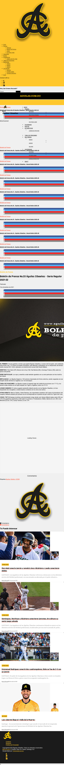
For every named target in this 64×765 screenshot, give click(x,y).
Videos (8, 64)
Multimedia (6, 62)
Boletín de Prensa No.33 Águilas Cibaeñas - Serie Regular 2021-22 (19, 110)
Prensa (5, 46)
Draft (4, 75)
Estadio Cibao (10, 71)
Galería (8, 67)
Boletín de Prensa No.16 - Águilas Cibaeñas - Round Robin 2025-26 (19, 206)
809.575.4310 (6, 749)
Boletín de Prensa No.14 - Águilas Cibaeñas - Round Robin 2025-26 (19, 233)
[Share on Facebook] (33, 167)
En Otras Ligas (10, 52)
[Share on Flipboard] (33, 170)
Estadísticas (6, 57)
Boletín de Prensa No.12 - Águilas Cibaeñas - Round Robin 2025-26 (19, 261)
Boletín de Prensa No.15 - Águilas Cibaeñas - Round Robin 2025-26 (19, 219)
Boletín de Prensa (11, 49)
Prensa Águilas (5, 580)
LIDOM (17, 479)
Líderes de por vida (12, 59)
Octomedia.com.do (18, 751)
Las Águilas (6, 68)
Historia (9, 70)
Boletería (8, 743)
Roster (5, 56)
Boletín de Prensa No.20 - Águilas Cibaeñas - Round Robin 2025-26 (19, 150)
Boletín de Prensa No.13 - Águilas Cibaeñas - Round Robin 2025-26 (19, 247)
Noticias (9, 48)
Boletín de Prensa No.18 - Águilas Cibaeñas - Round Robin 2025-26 (19, 178)
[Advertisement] (32, 133)
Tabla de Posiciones (8, 60)
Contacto (8, 741)
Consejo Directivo (11, 73)
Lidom (8, 51)
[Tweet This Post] (33, 169)
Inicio (4, 44)
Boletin (13, 479)
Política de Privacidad (12, 745)
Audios (8, 65)
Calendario (6, 54)
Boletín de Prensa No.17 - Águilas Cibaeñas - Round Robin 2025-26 (19, 192)
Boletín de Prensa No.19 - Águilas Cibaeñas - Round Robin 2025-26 (19, 164)
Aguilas (8, 479)
